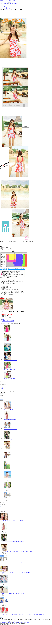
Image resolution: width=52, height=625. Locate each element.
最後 (2, 388)
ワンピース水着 (2, 3)
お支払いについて (9, 622)
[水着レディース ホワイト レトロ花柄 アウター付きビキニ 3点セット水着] (7, 458)
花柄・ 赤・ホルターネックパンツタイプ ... (10, 419)
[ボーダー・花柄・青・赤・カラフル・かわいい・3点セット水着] (7, 428)
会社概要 (1, 622)
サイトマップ (27, 622)
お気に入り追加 (4, 321)
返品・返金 (5, 622)
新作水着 (15, 3)
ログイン (6, 0)
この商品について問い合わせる (6, 320)
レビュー (19, 622)
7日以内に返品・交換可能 (10, 321)
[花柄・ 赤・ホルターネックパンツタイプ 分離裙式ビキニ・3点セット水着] (7, 418)
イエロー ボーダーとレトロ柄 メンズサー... (10, 409)
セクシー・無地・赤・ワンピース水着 (9, 369)
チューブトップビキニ (7, 5)
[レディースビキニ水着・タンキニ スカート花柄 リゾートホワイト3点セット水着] (7, 498)
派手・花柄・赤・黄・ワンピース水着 (9, 378)
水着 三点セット (6, 6)
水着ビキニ (6, 3)
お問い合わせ (2, 0)
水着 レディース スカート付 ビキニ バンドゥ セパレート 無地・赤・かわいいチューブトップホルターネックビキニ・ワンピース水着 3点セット (23, 614)
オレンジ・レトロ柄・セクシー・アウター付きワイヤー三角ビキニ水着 (12, 520)
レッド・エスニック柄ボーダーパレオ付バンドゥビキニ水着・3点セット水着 (13, 593)
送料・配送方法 (15, 622)
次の (2, 387)
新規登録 (10, 0)
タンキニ (10, 3)
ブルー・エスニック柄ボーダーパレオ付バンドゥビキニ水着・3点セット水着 (13, 541)
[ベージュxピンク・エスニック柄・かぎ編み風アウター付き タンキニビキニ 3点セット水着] (7, 478)
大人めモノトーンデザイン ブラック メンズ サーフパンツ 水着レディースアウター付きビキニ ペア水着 (17, 551)
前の (2, 386)
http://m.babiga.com (2, 505)
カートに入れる (4, 319)
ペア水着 (13, 3)
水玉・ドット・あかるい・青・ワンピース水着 (10, 360)
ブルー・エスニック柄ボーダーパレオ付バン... (10, 439)
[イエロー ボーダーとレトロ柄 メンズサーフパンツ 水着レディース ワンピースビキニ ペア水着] (7, 408)
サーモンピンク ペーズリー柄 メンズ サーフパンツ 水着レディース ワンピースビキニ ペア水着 (16, 572)
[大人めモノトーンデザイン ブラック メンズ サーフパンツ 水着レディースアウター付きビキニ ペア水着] (7, 448)
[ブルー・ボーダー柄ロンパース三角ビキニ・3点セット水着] (7, 468)
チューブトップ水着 (20, 3)
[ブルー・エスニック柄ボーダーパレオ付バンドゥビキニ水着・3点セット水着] (7, 438)
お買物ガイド (14, 0)
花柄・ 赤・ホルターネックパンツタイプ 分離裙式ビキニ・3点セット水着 (12, 530)
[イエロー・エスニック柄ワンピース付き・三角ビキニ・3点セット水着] (7, 488)
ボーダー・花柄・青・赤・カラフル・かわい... (10, 429)
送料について (13, 320)
